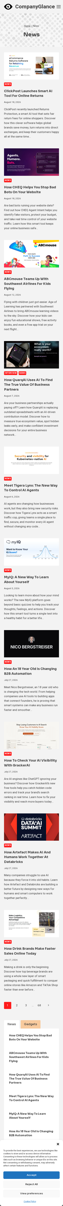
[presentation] (31, 66)
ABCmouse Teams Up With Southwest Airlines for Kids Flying (27, 284)
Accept (31, 1175)
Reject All (31, 1184)
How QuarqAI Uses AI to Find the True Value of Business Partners (28, 385)
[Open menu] (59, 6)
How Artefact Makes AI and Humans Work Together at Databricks (27, 857)
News (8, 84)
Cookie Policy (30, 1201)
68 (39, 1005)
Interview (11, 373)
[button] (58, 1144)
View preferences (31, 1193)
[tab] (11, 1024)
